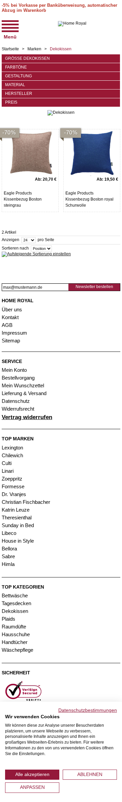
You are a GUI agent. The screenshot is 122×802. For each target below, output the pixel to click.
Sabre (8, 556)
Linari (8, 471)
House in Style (18, 541)
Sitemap (11, 340)
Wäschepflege (17, 650)
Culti (7, 463)
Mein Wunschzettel (23, 385)
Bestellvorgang (18, 378)
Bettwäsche (15, 595)
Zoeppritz (12, 479)
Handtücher (14, 642)
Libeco (9, 533)
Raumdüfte (14, 626)
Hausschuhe (16, 634)
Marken (34, 49)
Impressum (14, 333)
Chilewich (12, 455)
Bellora (10, 548)
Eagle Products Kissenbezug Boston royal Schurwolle (89, 199)
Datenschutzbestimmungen (87, 710)
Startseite (10, 49)
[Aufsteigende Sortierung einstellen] (36, 254)
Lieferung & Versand (24, 393)
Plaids (8, 619)
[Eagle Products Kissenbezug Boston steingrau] (30, 152)
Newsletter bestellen (94, 286)
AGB (7, 325)
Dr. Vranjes (14, 494)
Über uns (12, 309)
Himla (8, 564)
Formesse (13, 486)
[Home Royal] (72, 29)
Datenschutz (16, 401)
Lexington (12, 447)
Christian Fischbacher (26, 502)
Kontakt (10, 317)
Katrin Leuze (15, 510)
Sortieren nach (15, 248)
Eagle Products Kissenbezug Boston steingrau (23, 199)
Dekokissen (15, 611)
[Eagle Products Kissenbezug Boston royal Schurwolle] (92, 152)
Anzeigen (10, 240)
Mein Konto (14, 370)
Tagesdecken (16, 603)
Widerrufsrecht (18, 409)
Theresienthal (17, 517)
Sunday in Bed (18, 525)
